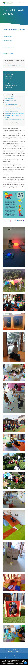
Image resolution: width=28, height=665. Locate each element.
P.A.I (5, 102)
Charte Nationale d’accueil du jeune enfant (14, 108)
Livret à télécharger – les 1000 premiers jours (14, 113)
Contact (17, 651)
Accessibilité (9, 651)
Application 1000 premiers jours (11, 111)
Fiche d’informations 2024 (10, 100)
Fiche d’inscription (8, 64)
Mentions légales (8, 649)
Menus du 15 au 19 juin (7, 36)
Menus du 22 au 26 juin (7, 40)
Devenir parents (8, 109)
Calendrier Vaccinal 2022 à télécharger (13, 123)
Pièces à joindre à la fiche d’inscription (13, 65)
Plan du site (18, 649)
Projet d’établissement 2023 (11, 104)
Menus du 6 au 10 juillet (8, 53)
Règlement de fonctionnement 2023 (13, 106)
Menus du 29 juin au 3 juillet (8, 47)
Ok (25, 663)
